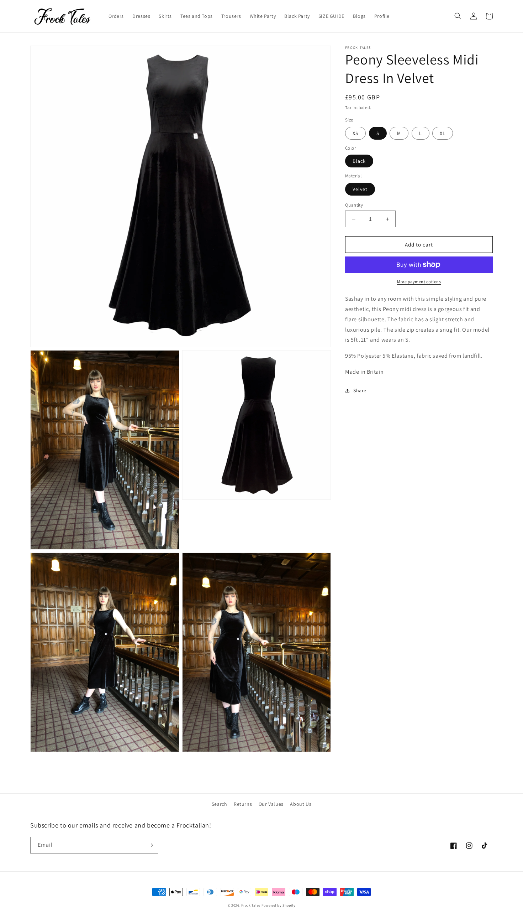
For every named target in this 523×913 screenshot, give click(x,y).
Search (219, 804)
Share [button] (359, 390)
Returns (243, 804)
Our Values (271, 804)
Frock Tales (250, 905)
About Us (300, 804)
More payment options (419, 281)
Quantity (354, 205)
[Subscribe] (150, 845)
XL (442, 133)
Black (359, 161)
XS (355, 133)
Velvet (360, 189)
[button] (458, 16)
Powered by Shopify (279, 905)
